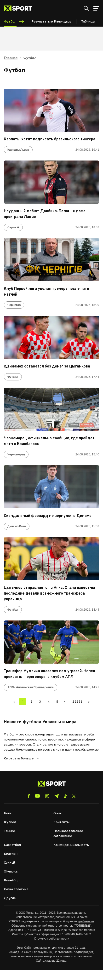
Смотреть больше (19, 759)
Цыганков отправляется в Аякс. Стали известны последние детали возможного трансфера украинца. (49, 593)
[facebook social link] (29, 796)
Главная (10, 58)
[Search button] (86, 8)
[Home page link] (20, 8)
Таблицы (88, 22)
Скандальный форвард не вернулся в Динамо (48, 516)
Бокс (8, 813)
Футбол (12, 377)
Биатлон (10, 854)
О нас (57, 813)
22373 (77, 702)
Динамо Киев (16, 526)
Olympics (11, 872)
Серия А (13, 227)
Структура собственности (51, 938)
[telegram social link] (56, 796)
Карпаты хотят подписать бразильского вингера (49, 139)
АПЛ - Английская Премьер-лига (30, 687)
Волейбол (11, 880)
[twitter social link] (74, 796)
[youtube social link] (37, 796)
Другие (10, 898)
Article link (51, 110)
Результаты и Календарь (51, 22)
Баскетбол (12, 845)
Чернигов (14, 305)
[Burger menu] (96, 8)
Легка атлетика (16, 889)
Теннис (9, 831)
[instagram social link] (47, 796)
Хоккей (9, 863)
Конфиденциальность (71, 845)
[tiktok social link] (65, 796)
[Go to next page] (88, 701)
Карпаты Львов (18, 149)
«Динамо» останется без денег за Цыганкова (47, 366)
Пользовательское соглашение (68, 833)
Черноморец (16, 454)
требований (86, 921)
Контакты (61, 822)
